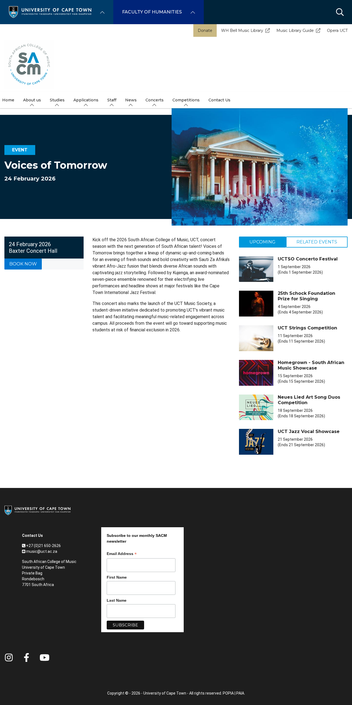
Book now (23, 264)
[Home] (50, 11)
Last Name (117, 600)
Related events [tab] (316, 242)
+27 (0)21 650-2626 (43, 545)
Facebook (26, 657)
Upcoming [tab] (262, 242)
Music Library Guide (295, 30)
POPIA (228, 693)
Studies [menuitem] (57, 100)
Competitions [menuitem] (186, 100)
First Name (117, 577)
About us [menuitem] (32, 100)
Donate (205, 30)
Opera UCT (337, 30)
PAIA (240, 693)
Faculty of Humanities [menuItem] (152, 12)
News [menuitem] (131, 100)
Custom (9, 657)
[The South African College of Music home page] (29, 64)
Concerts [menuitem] (154, 100)
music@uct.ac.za (41, 551)
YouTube (45, 657)
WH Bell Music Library (242, 30)
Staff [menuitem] (111, 100)
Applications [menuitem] (85, 100)
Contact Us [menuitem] (219, 100)
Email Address (122, 554)
